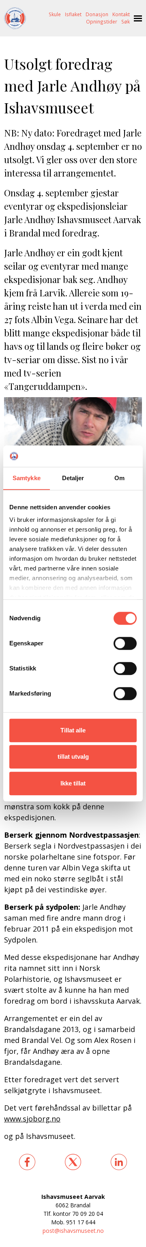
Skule (55, 14)
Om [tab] (119, 478)
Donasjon (97, 14)
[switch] (125, 643)
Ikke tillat (73, 783)
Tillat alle (73, 730)
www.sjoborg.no (32, 1119)
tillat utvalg (73, 756)
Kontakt (121, 14)
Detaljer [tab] (73, 478)
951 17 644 (80, 1222)
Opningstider (101, 21)
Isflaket (73, 14)
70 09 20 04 (87, 1213)
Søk (125, 21)
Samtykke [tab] (27, 478)
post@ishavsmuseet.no (73, 1230)
